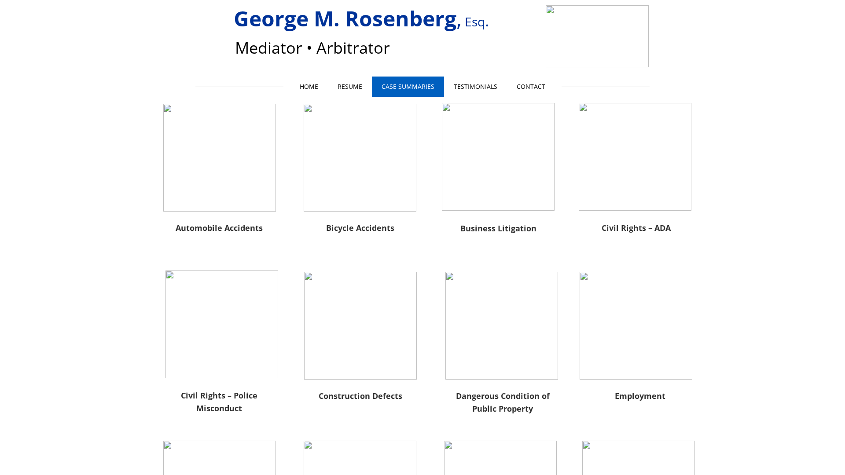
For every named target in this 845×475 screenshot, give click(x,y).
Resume (350, 86)
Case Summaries (408, 86)
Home (309, 86)
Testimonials (475, 86)
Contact (531, 86)
